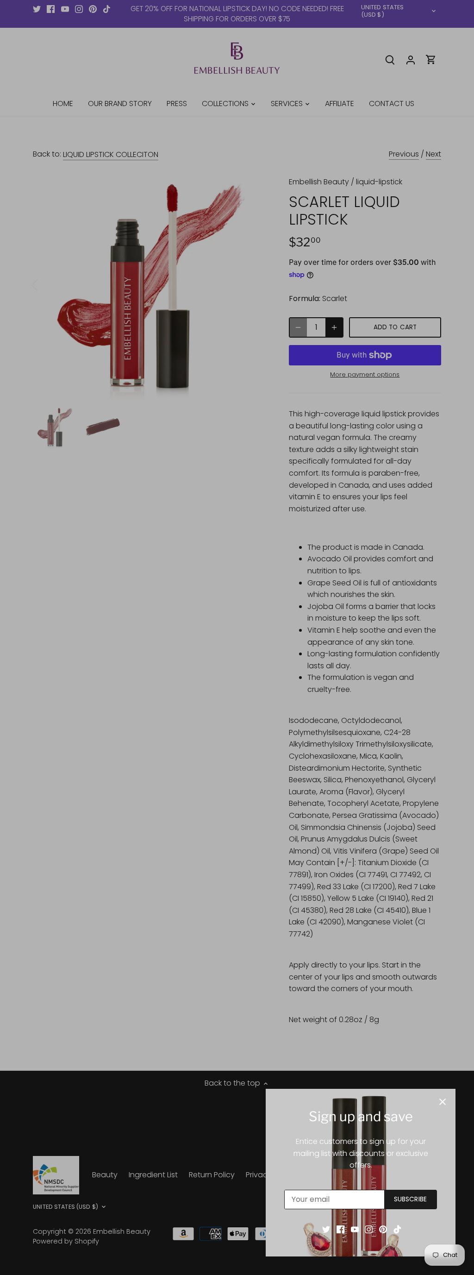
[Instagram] (369, 1229)
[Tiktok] (397, 1229)
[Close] (442, 1102)
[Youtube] (355, 1229)
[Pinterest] (383, 1229)
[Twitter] (326, 1229)
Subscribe (410, 1199)
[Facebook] (340, 1229)
